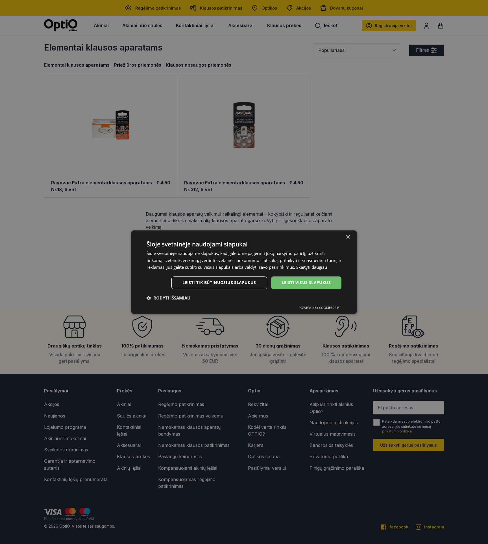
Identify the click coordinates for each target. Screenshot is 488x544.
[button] (168, 298)
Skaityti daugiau (311, 267)
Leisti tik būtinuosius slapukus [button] (219, 282)
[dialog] (244, 272)
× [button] (348, 237)
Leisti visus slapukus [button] (306, 282)
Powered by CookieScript (320, 307)
